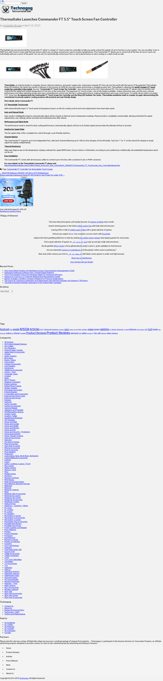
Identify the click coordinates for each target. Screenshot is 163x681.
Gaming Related (10, 408)
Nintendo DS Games (12, 496)
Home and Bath (10, 422)
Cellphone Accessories (13, 370)
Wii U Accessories (11, 588)
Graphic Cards (10, 414)
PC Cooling (8, 510)
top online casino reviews (90, 238)
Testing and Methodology (14, 614)
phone (17, 333)
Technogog (23, 678)
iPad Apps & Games (12, 446)
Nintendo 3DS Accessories (15, 494)
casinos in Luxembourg (71, 250)
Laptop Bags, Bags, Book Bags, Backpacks (21, 456)
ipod (137, 329)
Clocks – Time (10, 372)
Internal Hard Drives (12, 438)
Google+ (7, 633)
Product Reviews (36, 332)
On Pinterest (9, 627)
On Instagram (9, 631)
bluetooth (48, 329)
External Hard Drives (12, 398)
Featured (8, 402)
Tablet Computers (11, 556)
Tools (6, 558)
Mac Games (9, 466)
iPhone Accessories (12, 448)
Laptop (142, 329)
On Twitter (8, 625)
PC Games (8, 512)
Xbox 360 (8, 592)
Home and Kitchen (11, 428)
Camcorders (9, 362)
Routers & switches (12, 542)
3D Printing (8, 342)
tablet (84, 333)
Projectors (8, 536)
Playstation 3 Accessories (14, 518)
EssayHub (106, 234)
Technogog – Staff (11, 612)
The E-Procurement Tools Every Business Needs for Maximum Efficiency (33, 275)
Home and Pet (10, 430)
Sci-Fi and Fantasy (11, 546)
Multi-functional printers (14, 482)
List (150, 329)
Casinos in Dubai (96, 222)
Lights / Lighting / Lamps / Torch (17, 464)
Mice (6, 472)
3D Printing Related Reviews (15, 344)
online (8, 333)
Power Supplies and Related (15, 528)
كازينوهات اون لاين (75, 254)
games (97, 329)
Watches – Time (10, 584)
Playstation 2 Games (12, 516)
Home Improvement (12, 434)
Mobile (155, 329)
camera (61, 329)
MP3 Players (9, 480)
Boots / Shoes (10, 360)
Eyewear (7, 400)
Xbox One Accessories (13, 598)
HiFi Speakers (9, 420)
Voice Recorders (11, 578)
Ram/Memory (9, 538)
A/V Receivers (10, 348)
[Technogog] (17, 14)
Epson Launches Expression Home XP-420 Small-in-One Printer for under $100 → (32, 175)
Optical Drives (10, 504)
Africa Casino (59, 246)
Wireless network (11, 590)
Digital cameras (10, 384)
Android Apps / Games (13, 350)
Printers (7, 532)
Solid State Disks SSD (13, 550)
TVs (6, 566)
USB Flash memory (12, 572)
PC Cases (8, 508)
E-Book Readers (10, 392)
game (91, 329)
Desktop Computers (12, 382)
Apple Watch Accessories (14, 352)
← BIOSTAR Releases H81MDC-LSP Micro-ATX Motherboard (24, 173)
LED (146, 329)
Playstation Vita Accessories (15, 522)
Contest (7, 376)
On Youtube (9, 629)
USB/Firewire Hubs (11, 576)
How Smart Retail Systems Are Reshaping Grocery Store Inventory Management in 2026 (39, 271)
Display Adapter (10, 388)
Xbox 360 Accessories (13, 594)
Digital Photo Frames (12, 386)
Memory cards (10, 470)
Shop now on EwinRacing (81, 258)
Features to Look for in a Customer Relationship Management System (32, 277)
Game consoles (10, 404)
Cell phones (9, 368)
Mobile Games (10, 474)
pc (12, 333)
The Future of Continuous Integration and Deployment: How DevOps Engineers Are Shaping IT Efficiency (46, 281)
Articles (34, 329)
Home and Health (11, 426)
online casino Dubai (78, 230)
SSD (80, 333)
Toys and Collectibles (13, 560)
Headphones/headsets (13, 418)
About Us (8, 608)
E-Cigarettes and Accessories (16, 394)
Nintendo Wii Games (12, 498)
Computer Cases (11, 374)
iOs (124, 329)
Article (24, 329)
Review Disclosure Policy (14, 610)
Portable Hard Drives (12, 526)
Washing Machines (12, 582)
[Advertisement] (81, 306)
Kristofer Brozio (12, 25)
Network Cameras (11, 490)
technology (90, 333)
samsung (74, 333)
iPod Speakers (10, 452)
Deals (6, 378)
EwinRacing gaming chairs (10, 211)
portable (23, 333)
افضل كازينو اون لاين (79, 242)
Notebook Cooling (11, 502)
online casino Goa (84, 226)
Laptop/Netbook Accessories (16, 458)
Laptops (7, 460)
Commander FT (13, 169)
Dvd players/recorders (13, 390)
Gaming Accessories (12, 406)
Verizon (103, 333)
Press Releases (10, 530)
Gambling (84, 329)
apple (16, 329)
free (79, 329)
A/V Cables (8, 346)
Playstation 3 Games (12, 520)
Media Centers (10, 468)
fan (30, 169)
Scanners (8, 544)
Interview (8, 440)
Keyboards (8, 454)
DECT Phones (9, 380)
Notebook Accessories (13, 500)
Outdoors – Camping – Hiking (16, 506)
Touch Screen (47, 169)
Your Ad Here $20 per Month (81, 262)
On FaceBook (9, 623)
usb (99, 333)
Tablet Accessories (12, 554)
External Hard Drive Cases (14, 396)
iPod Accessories (11, 450)
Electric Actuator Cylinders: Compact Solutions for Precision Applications (33, 279)
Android (4, 329)
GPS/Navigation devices (14, 412)
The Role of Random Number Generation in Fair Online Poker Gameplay (32, 283)
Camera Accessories (12, 364)
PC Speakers (9, 514)
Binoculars (8, 358)
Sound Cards (9, 552)
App (11, 329)
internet (120, 329)
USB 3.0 (7, 570)
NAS (159, 329)
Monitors (8, 476)
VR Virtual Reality (11, 580)
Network (7, 488)
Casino (71, 329)
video (109, 333)
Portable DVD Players (13, 524)
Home (113, 329)
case (66, 329)
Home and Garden (11, 424)
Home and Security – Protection (17, 432)
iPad (127, 329)
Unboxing (8, 568)
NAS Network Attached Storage (17, 484)
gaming (104, 329)
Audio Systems (10, 356)
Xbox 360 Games (11, 596)
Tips (95, 333)
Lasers (7, 462)
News (6, 492)
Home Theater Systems (13, 436)
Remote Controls (11, 540)
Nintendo (2, 333)
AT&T (42, 329)
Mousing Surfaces (11, 478)
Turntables (8, 562)
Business (55, 329)
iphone (132, 329)
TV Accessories (10, 564)
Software (8, 548)
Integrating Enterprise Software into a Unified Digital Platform (29, 273)
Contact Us (8, 606)
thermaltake (36, 169)
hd (110, 329)
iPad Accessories (11, 444)
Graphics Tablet (10, 416)
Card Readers (9, 366)
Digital (76, 329)
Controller (24, 169)
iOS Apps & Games (11, 442)
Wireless (115, 333)
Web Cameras (10, 586)
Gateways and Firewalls (13, 410)
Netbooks (8, 486)
